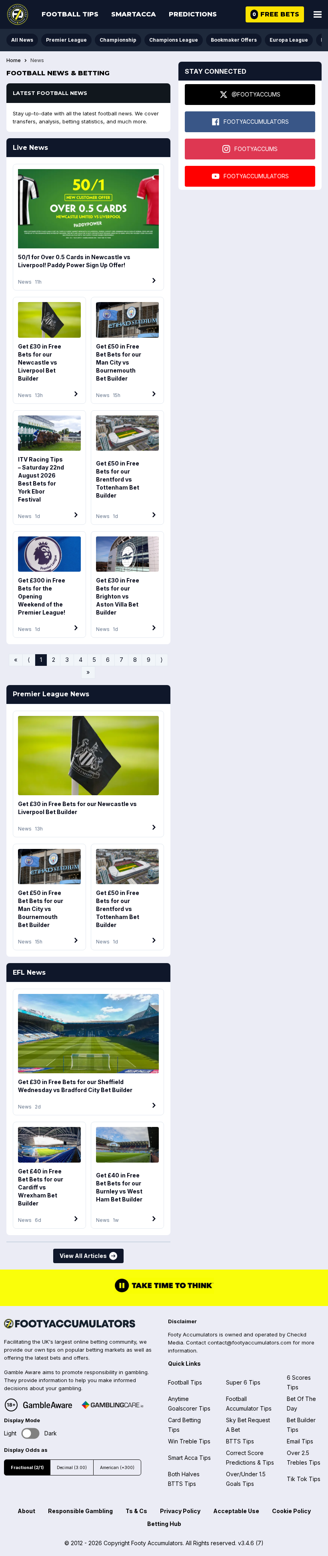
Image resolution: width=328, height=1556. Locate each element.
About (26, 1511)
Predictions (193, 14)
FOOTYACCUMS (256, 148)
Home (13, 60)
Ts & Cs (136, 1511)
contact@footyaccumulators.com (249, 1342)
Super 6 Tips (243, 1382)
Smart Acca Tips (189, 1457)
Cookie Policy (291, 1511)
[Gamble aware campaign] (47, 1405)
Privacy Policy (180, 1511)
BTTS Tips (240, 1441)
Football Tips (70, 14)
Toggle (31, 1433)
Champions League (173, 40)
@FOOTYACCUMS (256, 94)
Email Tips (300, 1441)
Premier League (66, 40)
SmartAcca (133, 14)
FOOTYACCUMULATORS (256, 121)
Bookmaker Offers (234, 40)
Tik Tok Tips (303, 1478)
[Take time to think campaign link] (164, 1291)
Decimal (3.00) (72, 1467)
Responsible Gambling (80, 1511)
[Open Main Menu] (318, 14)
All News (22, 40)
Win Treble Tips (189, 1441)
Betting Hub (164, 1523)
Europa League (289, 40)
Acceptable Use (236, 1511)
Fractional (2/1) (27, 1467)
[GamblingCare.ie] (112, 1405)
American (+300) (117, 1467)
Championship (118, 40)
